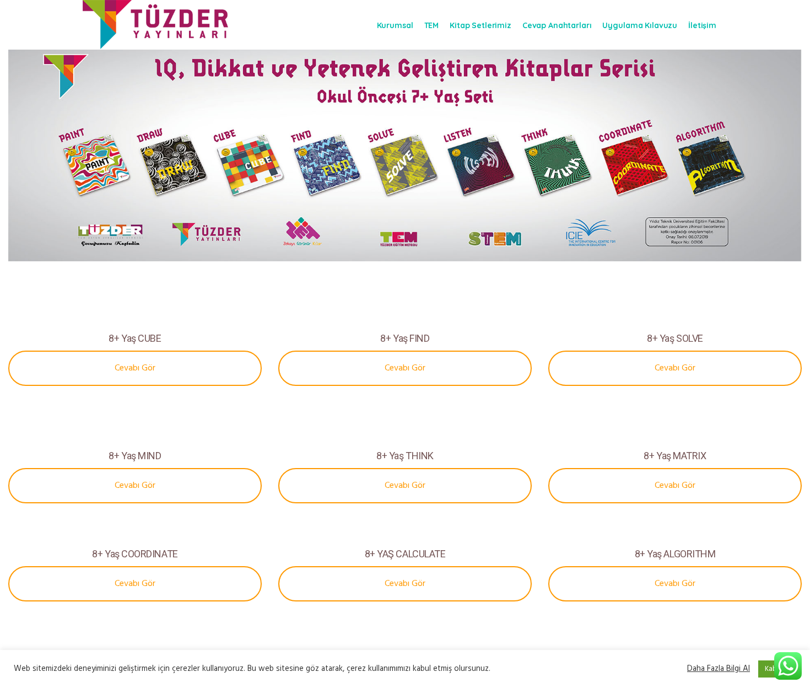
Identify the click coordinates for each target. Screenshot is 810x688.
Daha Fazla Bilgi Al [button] (718, 669)
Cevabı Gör (135, 368)
